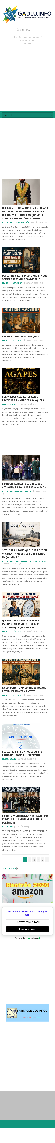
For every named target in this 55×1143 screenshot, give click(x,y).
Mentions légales (27, 40)
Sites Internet (21, 561)
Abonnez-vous (27, 929)
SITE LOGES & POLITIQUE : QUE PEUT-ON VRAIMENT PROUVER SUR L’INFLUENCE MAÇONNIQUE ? (24, 554)
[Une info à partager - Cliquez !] (27, 1013)
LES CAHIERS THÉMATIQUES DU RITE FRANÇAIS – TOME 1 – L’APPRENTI (22, 753)
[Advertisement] (27, 78)
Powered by (20, 938)
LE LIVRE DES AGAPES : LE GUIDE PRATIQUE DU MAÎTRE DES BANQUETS (23, 398)
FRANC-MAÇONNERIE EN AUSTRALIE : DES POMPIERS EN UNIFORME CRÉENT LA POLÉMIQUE (25, 819)
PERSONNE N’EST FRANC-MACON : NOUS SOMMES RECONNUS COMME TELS (24, 277)
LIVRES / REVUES (9, 404)
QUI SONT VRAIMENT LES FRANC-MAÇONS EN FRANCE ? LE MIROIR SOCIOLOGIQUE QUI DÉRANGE (20, 624)
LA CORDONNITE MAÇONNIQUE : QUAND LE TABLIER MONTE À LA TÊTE (24, 689)
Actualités (7, 222)
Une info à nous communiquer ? (27, 37)
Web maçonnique (38, 561)
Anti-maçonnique (23, 491)
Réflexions (18, 283)
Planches (7, 283)
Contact (27, 43)
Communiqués (21, 222)
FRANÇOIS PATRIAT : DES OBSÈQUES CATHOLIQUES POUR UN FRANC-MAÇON (24, 485)
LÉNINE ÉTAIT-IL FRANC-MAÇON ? (20, 336)
